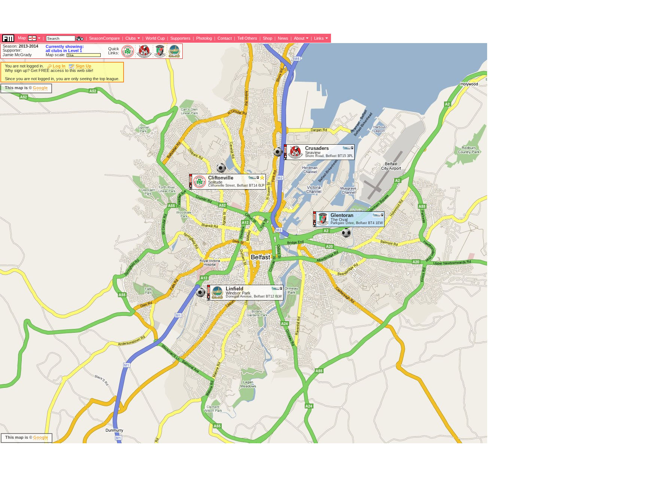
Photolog (204, 38)
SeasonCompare (104, 38)
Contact (225, 38)
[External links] (326, 38)
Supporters (180, 38)
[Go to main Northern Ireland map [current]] (27, 38)
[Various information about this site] (306, 38)
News (283, 38)
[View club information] (138, 38)
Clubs (130, 38)
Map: (22, 38)
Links (319, 38)
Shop (267, 38)
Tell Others (247, 38)
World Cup (155, 38)
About (299, 38)
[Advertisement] (136, 17)
